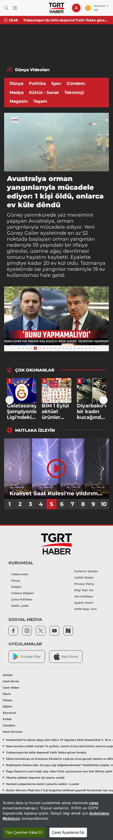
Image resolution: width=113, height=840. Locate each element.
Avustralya (41, 221)
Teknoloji (74, 92)
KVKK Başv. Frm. (85, 609)
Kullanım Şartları (86, 571)
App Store (69, 656)
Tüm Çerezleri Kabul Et (24, 832)
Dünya (16, 83)
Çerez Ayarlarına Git (68, 832)
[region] (56, 817)
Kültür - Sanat (44, 92)
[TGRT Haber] (56, 8)
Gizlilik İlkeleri (84, 577)
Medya (17, 92)
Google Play (30, 656)
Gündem (76, 83)
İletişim (16, 587)
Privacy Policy (84, 584)
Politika (37, 83)
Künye (15, 580)
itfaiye (80, 245)
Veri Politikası (83, 596)
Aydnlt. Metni (83, 603)
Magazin (19, 101)
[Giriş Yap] (76, 8)
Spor (56, 83)
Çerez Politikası (21, 599)
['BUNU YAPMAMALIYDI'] (56, 315)
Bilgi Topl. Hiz (83, 590)
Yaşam (40, 101)
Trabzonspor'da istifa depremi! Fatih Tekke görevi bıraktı (66, 20)
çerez (93, 803)
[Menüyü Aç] (15, 8)
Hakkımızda (19, 574)
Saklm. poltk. (20, 606)
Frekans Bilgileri (22, 593)
